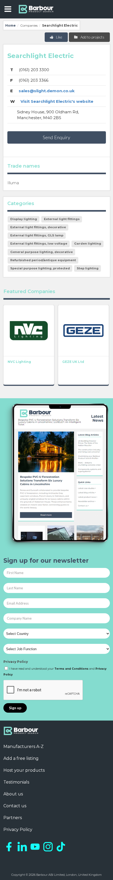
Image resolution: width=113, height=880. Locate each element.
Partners (12, 817)
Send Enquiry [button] (56, 137)
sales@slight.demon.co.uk (47, 90)
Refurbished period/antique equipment (43, 260)
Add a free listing (21, 758)
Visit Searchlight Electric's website (56, 101)
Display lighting (23, 219)
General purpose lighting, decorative (41, 252)
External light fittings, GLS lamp (36, 235)
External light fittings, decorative (38, 227)
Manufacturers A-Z (23, 746)
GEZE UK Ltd (73, 362)
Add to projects (92, 37)
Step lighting (88, 268)
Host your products (24, 770)
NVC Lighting (19, 362)
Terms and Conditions (71, 668)
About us (13, 793)
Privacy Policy (15, 662)
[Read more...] (28, 330)
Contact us (14, 805)
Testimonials (16, 782)
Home (10, 25)
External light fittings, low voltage (38, 243)
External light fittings (62, 219)
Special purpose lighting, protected (40, 268)
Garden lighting (87, 243)
